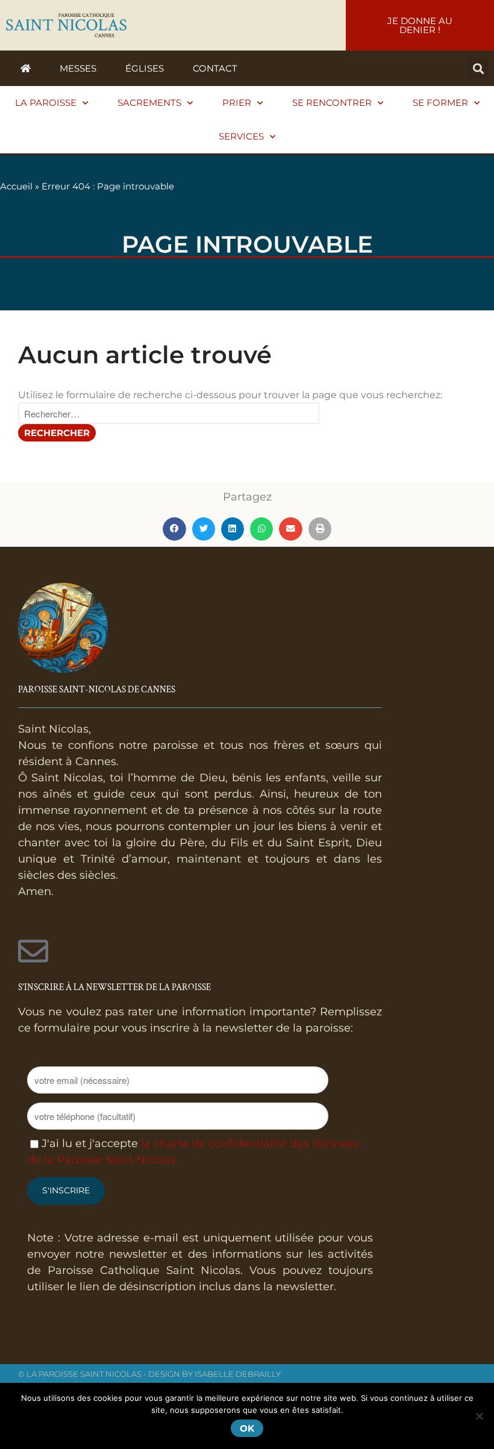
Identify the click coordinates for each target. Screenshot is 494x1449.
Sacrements (149, 102)
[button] (478, 68)
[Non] (479, 1416)
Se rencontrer (332, 102)
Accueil (16, 186)
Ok (247, 1428)
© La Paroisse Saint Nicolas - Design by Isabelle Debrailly (149, 1374)
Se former (440, 102)
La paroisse (46, 102)
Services (241, 136)
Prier (236, 102)
